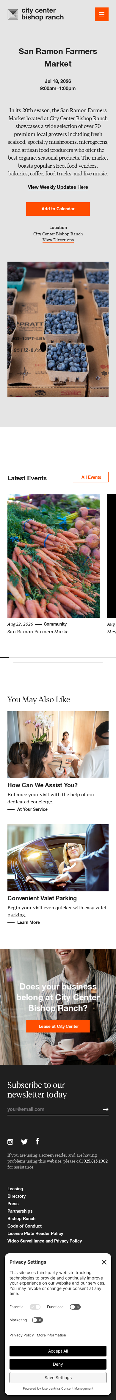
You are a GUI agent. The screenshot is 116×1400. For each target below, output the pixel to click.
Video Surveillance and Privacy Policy (44, 1240)
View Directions (58, 240)
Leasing (15, 1188)
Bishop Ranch (21, 1218)
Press (13, 1203)
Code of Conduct (24, 1225)
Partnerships (20, 1211)
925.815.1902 (96, 1161)
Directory (16, 1196)
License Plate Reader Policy (35, 1233)
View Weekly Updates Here (58, 187)
